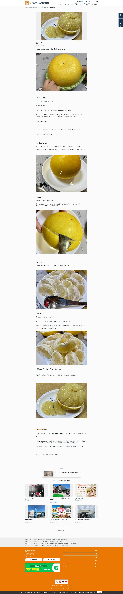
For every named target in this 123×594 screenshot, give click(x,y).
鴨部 (35, 541)
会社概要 (81, 4)
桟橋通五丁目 (36, 545)
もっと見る (61, 527)
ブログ (64, 560)
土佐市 (46, 539)
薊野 (51, 545)
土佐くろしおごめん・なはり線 (70, 543)
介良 (46, 541)
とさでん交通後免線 (50, 543)
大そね (49, 541)
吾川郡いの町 (54, 539)
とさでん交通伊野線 (41, 543)
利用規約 (53, 585)
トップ (59, 4)
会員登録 (95, 4)
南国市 (38, 539)
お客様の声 (65, 557)
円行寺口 (42, 545)
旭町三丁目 (62, 545)
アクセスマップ (66, 563)
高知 (45, 545)
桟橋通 (60, 541)
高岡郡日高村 (60, 539)
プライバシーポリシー (61, 585)
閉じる (99, 592)
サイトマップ (69, 585)
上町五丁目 (68, 545)
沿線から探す (74, 4)
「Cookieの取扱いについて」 (83, 592)
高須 (64, 541)
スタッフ (64, 553)
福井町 (38, 541)
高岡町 (57, 541)
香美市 (49, 539)
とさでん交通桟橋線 (59, 543)
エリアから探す (66, 4)
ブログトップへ (61, 530)
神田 (41, 541)
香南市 (42, 539)
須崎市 (65, 539)
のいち (58, 545)
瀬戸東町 (53, 541)
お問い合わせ (88, 4)
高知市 (35, 539)
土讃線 (35, 543)
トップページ (65, 550)
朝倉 (44, 541)
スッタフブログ (39, 45)
